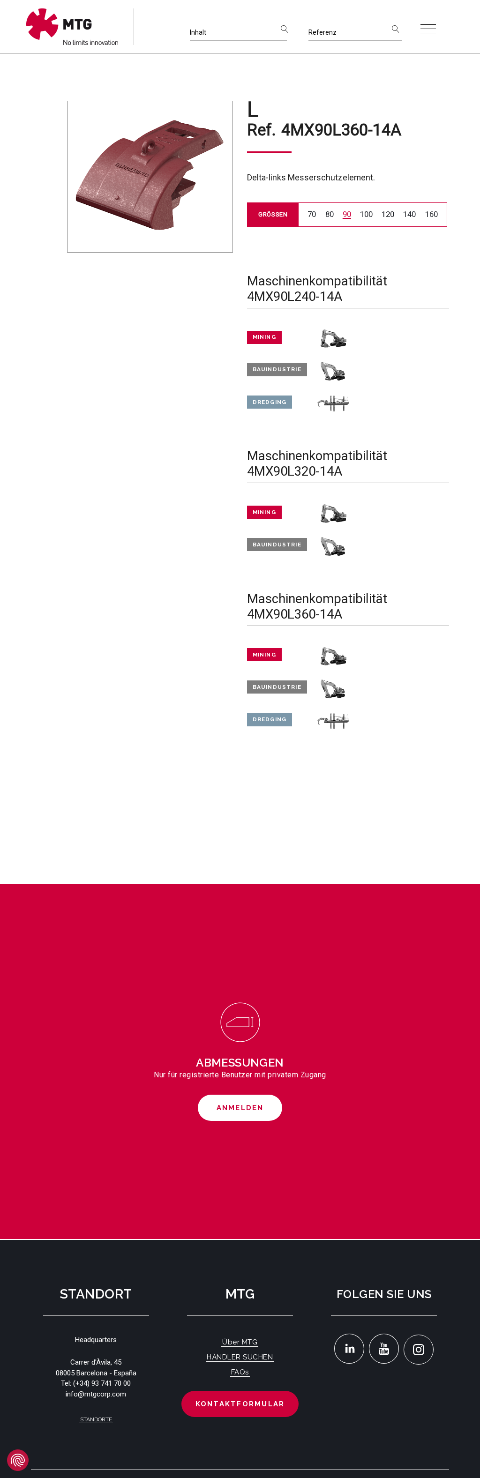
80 (329, 214)
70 (312, 214)
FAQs (240, 1372)
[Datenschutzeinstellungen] (18, 1460)
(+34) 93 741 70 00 (102, 1383)
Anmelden (240, 1108)
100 (366, 214)
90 (347, 214)
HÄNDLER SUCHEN (240, 1357)
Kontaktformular (240, 1404)
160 (431, 214)
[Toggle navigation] (428, 28)
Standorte (96, 1419)
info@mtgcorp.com (96, 1394)
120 (388, 214)
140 (409, 214)
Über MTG (239, 1342)
